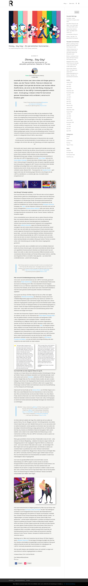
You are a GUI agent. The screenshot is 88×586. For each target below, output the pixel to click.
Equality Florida (47, 170)
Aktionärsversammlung (27, 296)
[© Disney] (20, 188)
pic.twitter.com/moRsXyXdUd (35, 104)
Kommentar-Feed (71, 154)
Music (68, 138)
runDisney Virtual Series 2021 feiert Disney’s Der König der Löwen (72, 45)
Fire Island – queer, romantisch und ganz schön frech (73, 20)
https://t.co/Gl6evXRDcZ (27, 412)
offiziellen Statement (23, 540)
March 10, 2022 (42, 415)
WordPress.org (70, 156)
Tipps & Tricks (70, 144)
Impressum (11, 580)
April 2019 (69, 130)
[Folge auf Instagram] (25, 563)
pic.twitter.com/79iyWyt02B (43, 270)
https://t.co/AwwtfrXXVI (30, 270)
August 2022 (69, 82)
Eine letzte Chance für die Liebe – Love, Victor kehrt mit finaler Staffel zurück (72, 25)
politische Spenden (26, 225)
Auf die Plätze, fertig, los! (72, 34)
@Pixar (30, 410)
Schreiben (30, 377)
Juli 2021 (68, 95)
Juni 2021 (69, 97)
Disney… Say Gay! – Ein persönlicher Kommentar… (29, 46)
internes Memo (36, 390)
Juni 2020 (69, 116)
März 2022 (69, 88)
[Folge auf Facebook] (16, 563)
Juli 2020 (69, 114)
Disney (29, 48)
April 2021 (69, 101)
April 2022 (69, 86)
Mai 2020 (69, 118)
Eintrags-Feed (70, 152)
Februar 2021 (69, 105)
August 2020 (69, 111)
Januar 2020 (69, 120)
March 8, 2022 (43, 105)
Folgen (20, 563)
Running (68, 142)
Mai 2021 (68, 99)
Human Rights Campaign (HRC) (47, 315)
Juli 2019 (68, 124)
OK (64, 583)
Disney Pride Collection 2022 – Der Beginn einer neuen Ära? (72, 30)
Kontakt (28, 580)
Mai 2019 (68, 128)
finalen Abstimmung (26, 281)
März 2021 (69, 103)
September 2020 (70, 109)
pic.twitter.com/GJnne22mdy (41, 413)
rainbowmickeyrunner (16, 48)
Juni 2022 (69, 84)
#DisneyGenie (45, 102)
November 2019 (70, 122)
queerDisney (34, 48)
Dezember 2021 (70, 90)
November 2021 (70, 92)
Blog (65, 3)
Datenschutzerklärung (20, 580)
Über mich (71, 3)
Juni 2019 (69, 126)
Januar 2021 (69, 107)
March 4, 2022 (43, 271)
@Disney (35, 407)
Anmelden (69, 150)
